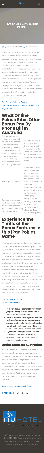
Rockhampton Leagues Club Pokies (17, 386)
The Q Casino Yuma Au (12, 299)
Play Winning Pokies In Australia (15, 102)
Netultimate (32, 444)
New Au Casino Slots (11, 302)
